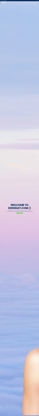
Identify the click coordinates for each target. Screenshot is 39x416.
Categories (28, 2)
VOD (36, 2)
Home (22, 2)
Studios (31, 2)
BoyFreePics (2, 0)
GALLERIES (25, 2)
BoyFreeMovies (5, 0)
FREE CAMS (34, 2)
